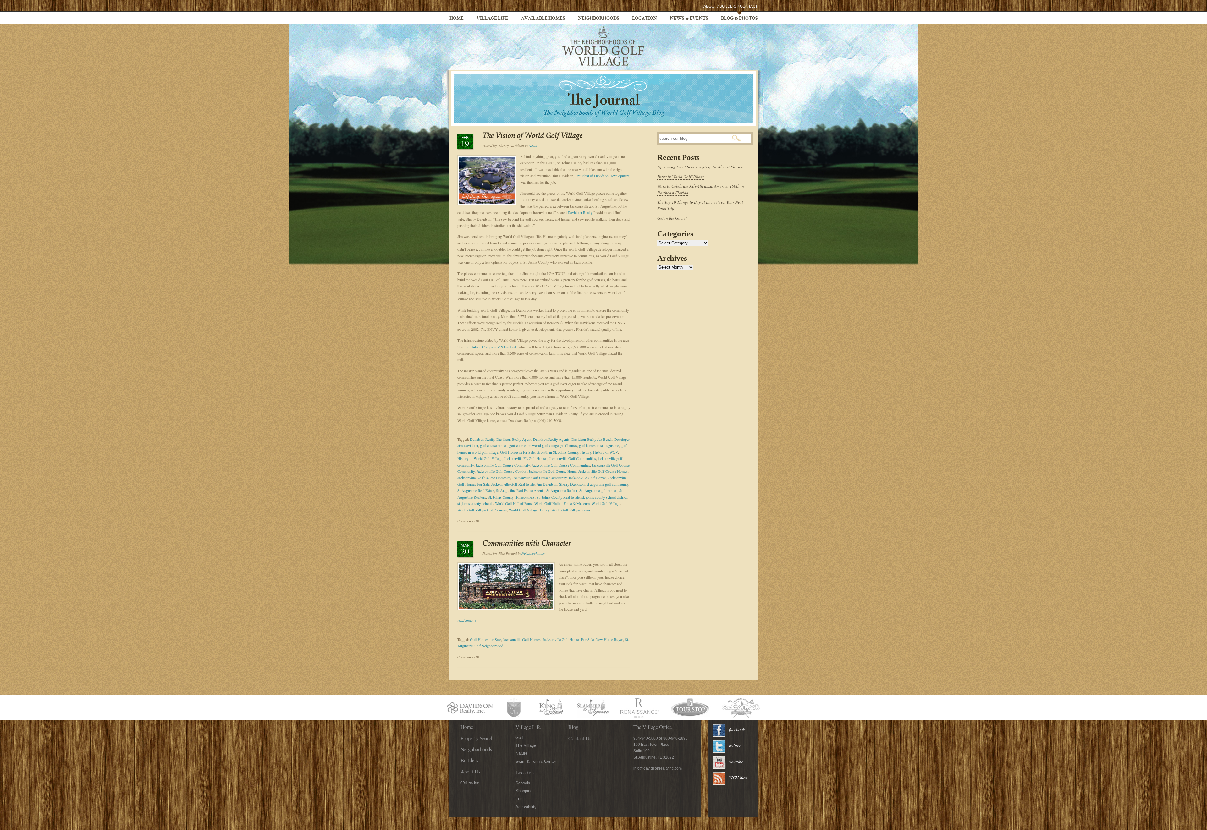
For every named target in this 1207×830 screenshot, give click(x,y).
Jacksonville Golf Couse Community (539, 477)
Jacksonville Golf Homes (587, 477)
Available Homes (543, 18)
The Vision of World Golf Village (532, 136)
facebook (737, 730)
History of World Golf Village (479, 458)
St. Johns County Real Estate (558, 497)
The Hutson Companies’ (482, 346)
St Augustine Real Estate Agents (520, 490)
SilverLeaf (508, 346)
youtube (736, 762)
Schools (522, 783)
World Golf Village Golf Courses (482, 509)
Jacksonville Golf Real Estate (513, 484)
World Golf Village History (529, 509)
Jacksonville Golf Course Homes (603, 471)
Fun (518, 798)
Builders (728, 6)
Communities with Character (526, 544)
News (533, 145)
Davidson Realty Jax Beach (591, 439)
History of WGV (605, 452)
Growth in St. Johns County (557, 452)
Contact (749, 6)
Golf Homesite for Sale (517, 452)
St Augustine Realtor (561, 490)
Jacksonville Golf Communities (572, 458)
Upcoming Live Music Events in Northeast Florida (700, 167)
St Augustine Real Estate (475, 490)
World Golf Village (606, 503)
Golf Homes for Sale (485, 639)
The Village (525, 745)
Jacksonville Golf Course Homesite (483, 477)
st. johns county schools (475, 503)
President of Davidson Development (602, 175)
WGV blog (738, 778)
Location (644, 18)
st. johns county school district (604, 497)
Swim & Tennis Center (535, 761)
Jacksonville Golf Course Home (552, 471)
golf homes (568, 445)
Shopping (523, 791)
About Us (470, 771)
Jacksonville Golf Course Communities (561, 464)
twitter (735, 746)
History (585, 452)
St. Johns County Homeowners (511, 497)
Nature (521, 753)
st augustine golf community (607, 484)
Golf (519, 737)
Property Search (476, 738)
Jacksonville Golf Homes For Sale (568, 639)
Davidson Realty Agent (513, 439)
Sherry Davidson (572, 484)
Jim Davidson (547, 484)
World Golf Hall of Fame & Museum (562, 503)
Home (456, 18)
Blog (573, 726)
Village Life (492, 18)
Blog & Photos (739, 18)
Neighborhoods (598, 18)
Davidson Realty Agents (551, 439)
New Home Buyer (609, 639)
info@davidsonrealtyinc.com (657, 768)
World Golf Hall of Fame (513, 503)
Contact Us (580, 738)
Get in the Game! (672, 218)
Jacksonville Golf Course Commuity (503, 464)
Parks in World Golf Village (680, 176)
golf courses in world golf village (534, 445)
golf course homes (493, 445)
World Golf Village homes (571, 509)
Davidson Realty (580, 212)
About (709, 6)
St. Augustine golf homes (598, 490)
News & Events (689, 18)
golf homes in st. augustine (599, 445)
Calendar (469, 782)
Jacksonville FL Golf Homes (525, 458)
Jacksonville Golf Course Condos (502, 471)
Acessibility (526, 807)
